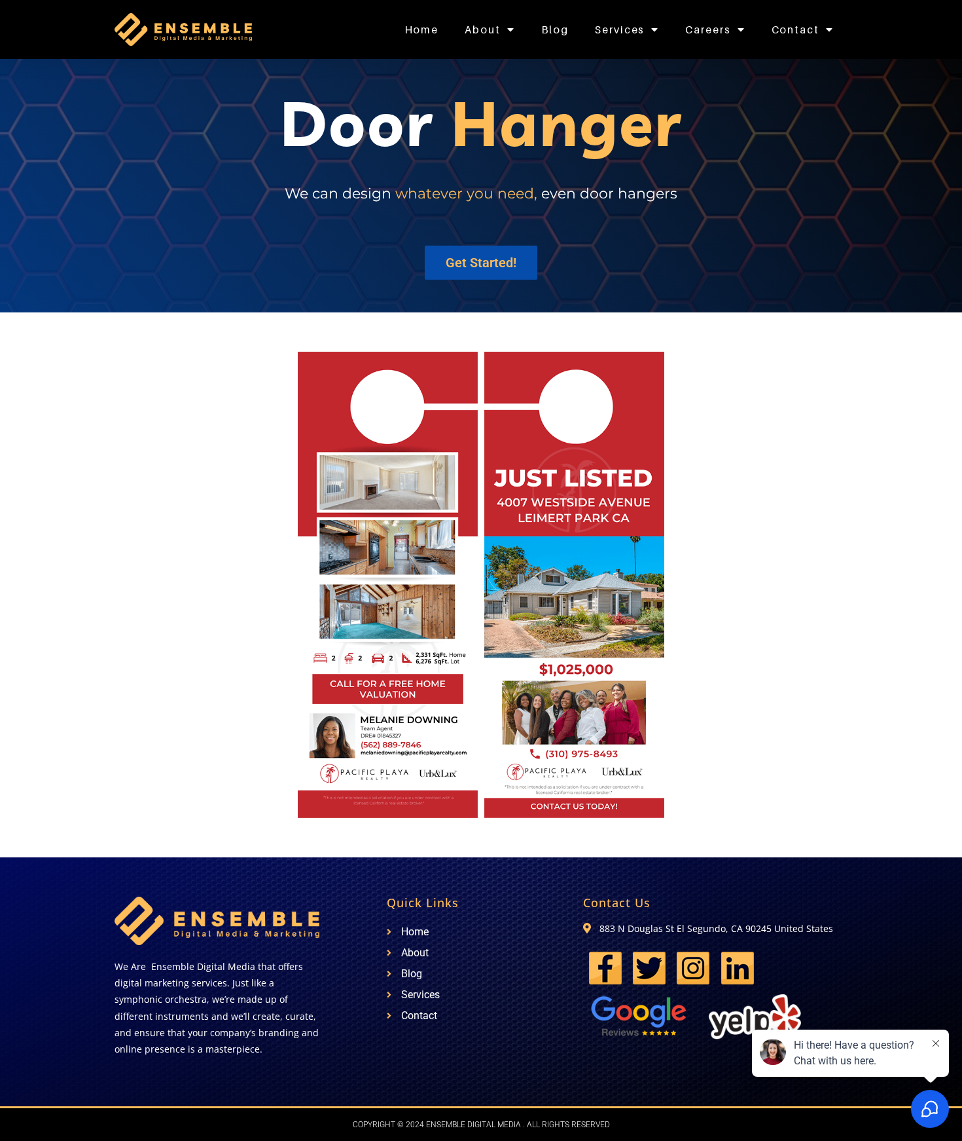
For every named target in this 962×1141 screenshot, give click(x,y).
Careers (707, 29)
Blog (555, 29)
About (483, 29)
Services (620, 29)
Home (421, 29)
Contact (795, 29)
